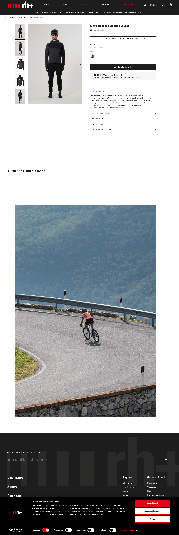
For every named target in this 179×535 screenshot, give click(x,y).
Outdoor (14, 496)
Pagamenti (152, 483)
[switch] (68, 530)
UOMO (46, 4)
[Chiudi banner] (175, 500)
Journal (126, 491)
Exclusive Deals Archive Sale (46, 12)
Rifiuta (152, 519)
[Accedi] (163, 4)
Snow (12, 487)
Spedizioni (152, 487)
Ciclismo (15, 478)
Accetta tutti (152, 503)
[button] (20, 102)
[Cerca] (144, 4)
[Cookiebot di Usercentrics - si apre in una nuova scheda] (15, 530)
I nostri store (128, 487)
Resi (149, 491)
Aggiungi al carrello (123, 67)
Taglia (92, 44)
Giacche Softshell (35, 17)
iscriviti (164, 460)
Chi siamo (127, 483)
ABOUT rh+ (105, 4)
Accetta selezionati (152, 511)
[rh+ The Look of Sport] (20, 5)
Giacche (22, 17)
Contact (126, 495)
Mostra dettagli (127, 530)
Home (4, 17)
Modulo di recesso (155, 495)
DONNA (65, 4)
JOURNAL (84, 4)
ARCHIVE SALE (129, 4)
